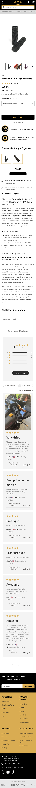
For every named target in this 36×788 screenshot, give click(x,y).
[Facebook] (3, 772)
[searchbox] (10, 385)
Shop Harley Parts (8, 705)
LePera (22, 708)
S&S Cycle (23, 715)
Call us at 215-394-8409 (12, 764)
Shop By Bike (6, 701)
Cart (33, 4)
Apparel (4, 716)
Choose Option (10, 183)
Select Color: (10, 99)
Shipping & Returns (26, 733)
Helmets (4, 708)
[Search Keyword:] (3, 7)
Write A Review (20, 373)
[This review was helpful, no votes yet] (24, 465)
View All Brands (25, 722)
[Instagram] (12, 772)
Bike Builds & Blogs (8, 740)
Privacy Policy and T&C (26, 741)
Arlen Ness (23, 704)
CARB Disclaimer (25, 746)
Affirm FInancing (25, 737)
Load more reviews (18, 665)
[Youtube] (8, 772)
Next (32, 66)
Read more (23, 641)
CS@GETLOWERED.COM (19, 139)
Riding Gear (6, 712)
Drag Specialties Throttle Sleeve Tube (19, 188)
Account (28, 4)
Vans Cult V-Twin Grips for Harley (17, 182)
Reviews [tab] (6, 319)
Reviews (5, 737)
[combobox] (18, 7)
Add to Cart (18, 117)
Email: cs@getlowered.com (13, 767)
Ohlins (22, 711)
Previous (3, 66)
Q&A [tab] (14, 319)
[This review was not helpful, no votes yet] (27, 465)
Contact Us (5, 744)
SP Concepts (24, 718)
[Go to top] (34, 771)
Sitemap (4, 748)
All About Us (6, 733)
